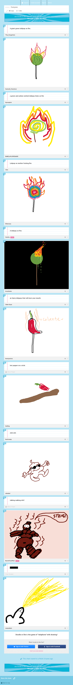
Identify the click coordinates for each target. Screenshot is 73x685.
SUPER (12, 237)
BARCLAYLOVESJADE (11, 156)
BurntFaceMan (10, 561)
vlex (6, 170)
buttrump (8, 439)
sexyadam (8, 628)
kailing (7, 426)
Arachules (8, 291)
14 (4, 443)
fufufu (7, 237)
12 (4, 376)
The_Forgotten (10, 35)
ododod (7, 493)
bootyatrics (9, 358)
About (50, 3)
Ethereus (8, 224)
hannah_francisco (11, 89)
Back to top (6, 683)
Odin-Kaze (8, 304)
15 (4, 497)
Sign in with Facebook (53, 646)
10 (4, 308)
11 (4, 362)
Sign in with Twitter (22, 646)
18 (4, 578)
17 (4, 564)
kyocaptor (8, 102)
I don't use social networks (36, 651)
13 (4, 430)
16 (4, 510)
